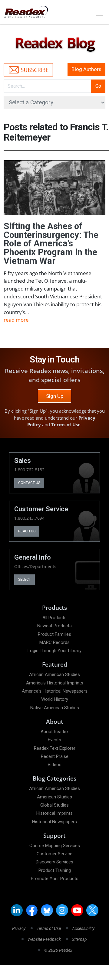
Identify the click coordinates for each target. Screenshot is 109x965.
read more (16, 319)
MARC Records (54, 642)
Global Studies (54, 805)
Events (54, 739)
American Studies (54, 797)
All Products (54, 617)
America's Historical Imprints (54, 683)
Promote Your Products (54, 878)
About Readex (54, 731)
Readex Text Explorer (54, 748)
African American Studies (54, 674)
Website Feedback (44, 939)
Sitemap (79, 939)
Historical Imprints (54, 813)
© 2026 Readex (58, 950)
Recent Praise (54, 756)
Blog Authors (86, 69)
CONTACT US (29, 483)
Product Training (54, 870)
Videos (54, 764)
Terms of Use (66, 424)
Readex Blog (54, 43)
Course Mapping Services (54, 845)
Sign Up (54, 396)
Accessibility (83, 928)
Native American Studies (54, 707)
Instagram (62, 910)
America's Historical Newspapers (55, 691)
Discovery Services (54, 862)
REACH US (26, 531)
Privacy (18, 928)
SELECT (24, 579)
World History (54, 699)
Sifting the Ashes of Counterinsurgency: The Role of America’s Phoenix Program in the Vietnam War (51, 243)
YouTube (77, 910)
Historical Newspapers (54, 821)
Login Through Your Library (54, 650)
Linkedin (16, 910)
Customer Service (54, 853)
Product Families (54, 634)
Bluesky (46, 910)
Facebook (31, 910)
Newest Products (54, 626)
